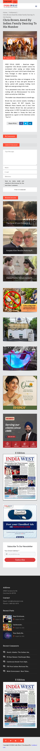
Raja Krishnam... (19, 616)
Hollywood (13, 12)
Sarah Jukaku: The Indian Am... (18, 652)
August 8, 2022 (10, 58)
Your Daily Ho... (18, 633)
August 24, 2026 (19, 619)
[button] (20, 300)
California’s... (18, 625)
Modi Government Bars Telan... (18, 671)
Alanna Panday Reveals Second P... (19, 278)
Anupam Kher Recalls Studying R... (19, 250)
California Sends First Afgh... (17, 662)
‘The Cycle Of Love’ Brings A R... (18, 223)
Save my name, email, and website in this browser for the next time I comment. (14, 183)
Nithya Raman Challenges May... (19, 657)
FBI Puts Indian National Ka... (18, 666)
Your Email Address (12, 551)
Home (5, 12)
